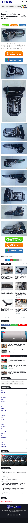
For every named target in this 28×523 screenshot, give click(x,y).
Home (2, 11)
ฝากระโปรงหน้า (14, 430)
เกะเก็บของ (14, 413)
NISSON (13, 381)
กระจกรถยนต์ (14, 397)
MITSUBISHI (21, 383)
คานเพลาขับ (14, 410)
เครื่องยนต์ (10, 256)
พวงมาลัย (14, 392)
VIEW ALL (25, 263)
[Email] (17, 260)
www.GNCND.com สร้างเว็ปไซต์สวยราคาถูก (16, 519)
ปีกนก (14, 399)
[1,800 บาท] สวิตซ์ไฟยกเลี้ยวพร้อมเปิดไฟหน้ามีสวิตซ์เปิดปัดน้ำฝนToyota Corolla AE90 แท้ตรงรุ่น (20, 276)
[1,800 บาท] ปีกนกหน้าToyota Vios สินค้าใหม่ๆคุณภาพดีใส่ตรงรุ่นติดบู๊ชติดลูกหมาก (7, 309)
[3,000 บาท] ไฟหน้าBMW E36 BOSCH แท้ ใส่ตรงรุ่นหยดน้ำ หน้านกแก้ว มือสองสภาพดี (17, 345)
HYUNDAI (16, 383)
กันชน (14, 419)
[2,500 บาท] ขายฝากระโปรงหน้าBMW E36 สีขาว (13, 339)
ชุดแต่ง (14, 422)
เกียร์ (14, 442)
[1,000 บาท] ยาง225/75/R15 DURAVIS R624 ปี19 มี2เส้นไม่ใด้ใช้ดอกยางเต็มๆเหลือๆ (17, 366)
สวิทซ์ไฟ (14, 412)
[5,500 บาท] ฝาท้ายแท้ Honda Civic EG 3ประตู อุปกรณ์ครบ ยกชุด (14, 473)
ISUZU (17, 381)
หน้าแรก (6, 521)
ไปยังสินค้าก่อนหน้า (5, 318)
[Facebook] (6, 260)
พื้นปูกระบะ (14, 435)
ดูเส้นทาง (21, 521)
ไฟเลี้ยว (14, 448)
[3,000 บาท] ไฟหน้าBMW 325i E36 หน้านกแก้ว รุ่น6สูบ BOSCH (17, 350)
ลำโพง (14, 439)
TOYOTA (6, 11)
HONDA (8, 381)
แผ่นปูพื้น (14, 444)
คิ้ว (14, 428)
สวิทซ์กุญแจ (14, 440)
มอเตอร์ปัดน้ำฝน (14, 437)
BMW (3, 383)
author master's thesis (6, 501)
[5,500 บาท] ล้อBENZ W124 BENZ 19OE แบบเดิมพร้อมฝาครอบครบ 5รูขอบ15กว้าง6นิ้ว (13, 461)
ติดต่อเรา (16, 521)
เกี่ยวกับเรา (12, 521)
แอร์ (14, 417)
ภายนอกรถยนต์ (14, 396)
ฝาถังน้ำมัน (14, 433)
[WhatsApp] (14, 260)
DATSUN (11, 383)
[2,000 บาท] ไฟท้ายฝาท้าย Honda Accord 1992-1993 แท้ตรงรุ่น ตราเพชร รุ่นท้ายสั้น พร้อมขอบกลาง (16, 360)
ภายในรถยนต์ (14, 404)
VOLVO (21, 381)
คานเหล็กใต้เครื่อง (14, 421)
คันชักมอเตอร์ (14, 426)
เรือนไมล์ (14, 401)
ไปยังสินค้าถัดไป (23, 318)
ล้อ (14, 406)
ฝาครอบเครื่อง (14, 431)
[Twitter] (8, 260)
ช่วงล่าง (14, 390)
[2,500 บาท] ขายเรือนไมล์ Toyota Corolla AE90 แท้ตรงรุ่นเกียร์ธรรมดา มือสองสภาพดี (7, 292)
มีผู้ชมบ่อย (5, 356)
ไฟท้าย (14, 408)
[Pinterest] (11, 260)
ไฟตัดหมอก (14, 446)
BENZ (7, 383)
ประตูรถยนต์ (14, 394)
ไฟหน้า (14, 403)
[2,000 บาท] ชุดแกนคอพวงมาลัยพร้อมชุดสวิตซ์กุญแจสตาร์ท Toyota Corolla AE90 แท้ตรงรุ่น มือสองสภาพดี (7, 276)
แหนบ (14, 424)
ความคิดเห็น (22, 356)
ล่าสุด (14, 356)
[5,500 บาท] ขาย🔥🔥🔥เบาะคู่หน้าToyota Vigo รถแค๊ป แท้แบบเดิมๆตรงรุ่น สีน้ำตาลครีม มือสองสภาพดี (21, 310)
